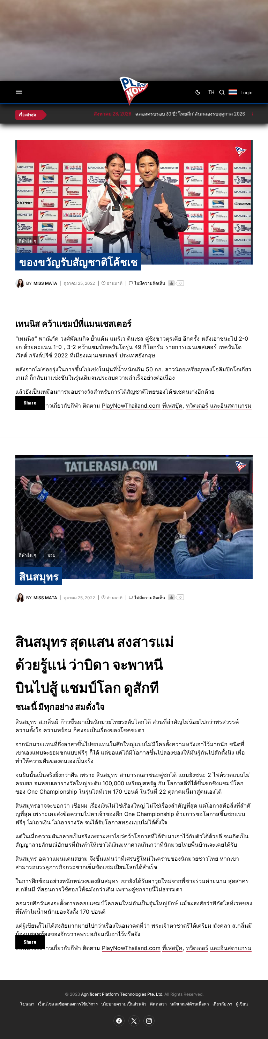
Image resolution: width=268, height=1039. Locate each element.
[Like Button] (171, 283)
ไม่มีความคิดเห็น (149, 283)
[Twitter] (134, 1021)
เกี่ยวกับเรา (222, 1003)
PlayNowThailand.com (131, 405)
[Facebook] (119, 1021)
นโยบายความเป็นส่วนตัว (124, 1003)
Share (30, 403)
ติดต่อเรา (158, 1003)
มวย (51, 554)
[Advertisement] (139, 22)
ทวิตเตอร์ (197, 405)
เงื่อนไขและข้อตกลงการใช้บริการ (68, 1003)
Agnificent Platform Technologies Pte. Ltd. (122, 994)
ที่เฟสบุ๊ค (172, 405)
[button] (19, 92)
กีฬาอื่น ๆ (27, 240)
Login (246, 92)
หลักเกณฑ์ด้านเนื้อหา (189, 1003)
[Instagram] (149, 1021)
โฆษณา (27, 1003)
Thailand (236, 96)
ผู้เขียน (242, 1003)
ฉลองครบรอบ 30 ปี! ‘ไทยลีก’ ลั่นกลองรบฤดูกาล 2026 (158, 114)
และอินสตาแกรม (231, 405)
